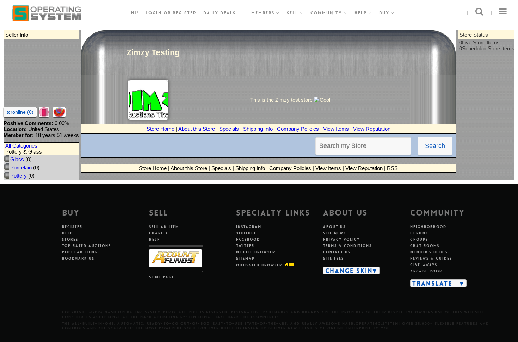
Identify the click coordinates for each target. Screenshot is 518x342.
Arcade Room (426, 271)
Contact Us (337, 252)
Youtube (246, 233)
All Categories (21, 146)
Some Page (161, 277)
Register (72, 226)
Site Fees (333, 258)
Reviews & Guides (431, 258)
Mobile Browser (255, 252)
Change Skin (349, 270)
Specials (229, 129)
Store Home (160, 129)
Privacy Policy (341, 239)
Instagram (248, 226)
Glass (17, 159)
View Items (336, 129)
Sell (293, 13)
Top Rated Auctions (86, 245)
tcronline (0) (20, 112)
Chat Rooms (424, 245)
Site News (334, 233)
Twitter (245, 245)
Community (327, 13)
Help (361, 13)
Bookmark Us (78, 258)
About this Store (196, 129)
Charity (158, 233)
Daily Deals (219, 13)
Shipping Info (258, 129)
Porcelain (21, 167)
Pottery (18, 176)
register (184, 13)
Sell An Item (164, 226)
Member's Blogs (429, 252)
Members (263, 13)
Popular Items (79, 252)
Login (154, 13)
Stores (70, 239)
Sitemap (245, 258)
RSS (392, 168)
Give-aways (423, 264)
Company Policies (298, 129)
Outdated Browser (259, 265)
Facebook (248, 239)
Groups (419, 239)
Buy (385, 13)
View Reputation (371, 129)
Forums (419, 233)
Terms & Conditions (347, 245)
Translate (432, 283)
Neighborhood (428, 226)
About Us (334, 226)
